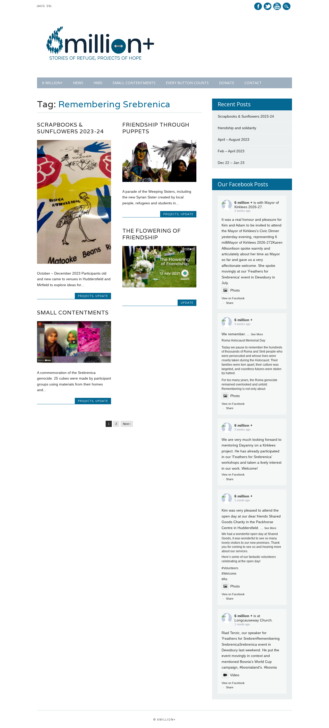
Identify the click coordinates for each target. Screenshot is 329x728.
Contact (253, 82)
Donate (226, 82)
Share (229, 302)
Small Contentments (134, 82)
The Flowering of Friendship (151, 234)
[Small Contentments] (74, 361)
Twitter (267, 6)
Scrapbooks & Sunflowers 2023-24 (70, 128)
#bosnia (246, 667)
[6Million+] (100, 67)
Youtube (277, 6)
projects (85, 296)
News (78, 82)
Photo (235, 290)
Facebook (258, 6)
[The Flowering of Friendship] (159, 286)
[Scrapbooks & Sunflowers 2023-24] (74, 262)
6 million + (243, 202)
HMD (98, 82)
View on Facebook (233, 298)
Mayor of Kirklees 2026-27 (249, 242)
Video (234, 675)
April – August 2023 (233, 139)
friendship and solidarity (237, 128)
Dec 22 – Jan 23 (231, 163)
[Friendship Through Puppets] (159, 181)
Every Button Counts (187, 82)
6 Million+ (52, 82)
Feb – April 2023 (231, 151)
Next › (127, 423)
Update (101, 296)
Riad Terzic (231, 633)
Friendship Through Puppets (155, 128)
